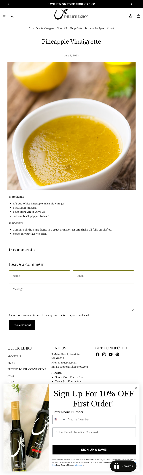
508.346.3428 (69, 362)
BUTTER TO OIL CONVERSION (26, 369)
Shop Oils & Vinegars (41, 28)
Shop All (62, 28)
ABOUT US (14, 356)
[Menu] (4, 16)
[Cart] (138, 16)
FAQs (10, 375)
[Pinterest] (117, 354)
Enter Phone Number (68, 412)
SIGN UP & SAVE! (94, 450)
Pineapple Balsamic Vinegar (47, 203)
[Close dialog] (135, 388)
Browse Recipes (94, 28)
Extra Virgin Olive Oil (32, 211)
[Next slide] (131, 4)
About (110, 28)
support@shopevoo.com (74, 366)
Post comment (22, 325)
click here (79, 465)
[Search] (12, 16)
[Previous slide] (9, 4)
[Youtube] (110, 354)
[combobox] (59, 419)
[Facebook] (97, 354)
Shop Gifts (76, 28)
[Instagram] (104, 354)
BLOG (11, 363)
